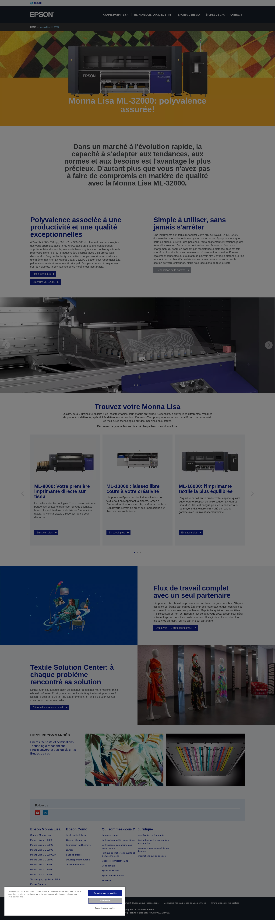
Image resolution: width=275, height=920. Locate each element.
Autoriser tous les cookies (105, 893)
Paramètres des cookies (105, 908)
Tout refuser (105, 900)
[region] (64, 901)
